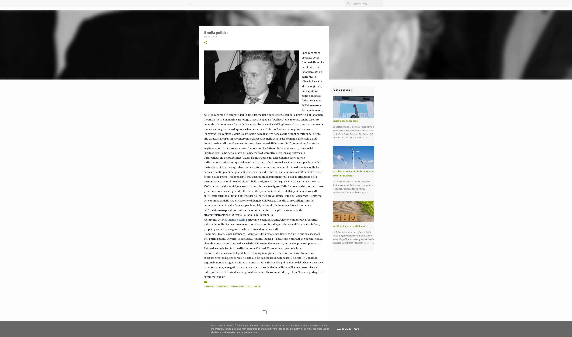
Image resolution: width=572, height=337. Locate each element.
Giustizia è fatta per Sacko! (346, 121)
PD (249, 286)
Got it (358, 328)
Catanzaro (222, 286)
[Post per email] (205, 283)
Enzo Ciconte (237, 286)
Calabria (209, 286)
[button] (205, 43)
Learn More (343, 328)
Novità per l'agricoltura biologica (349, 226)
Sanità (257, 286)
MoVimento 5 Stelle (233, 219)
